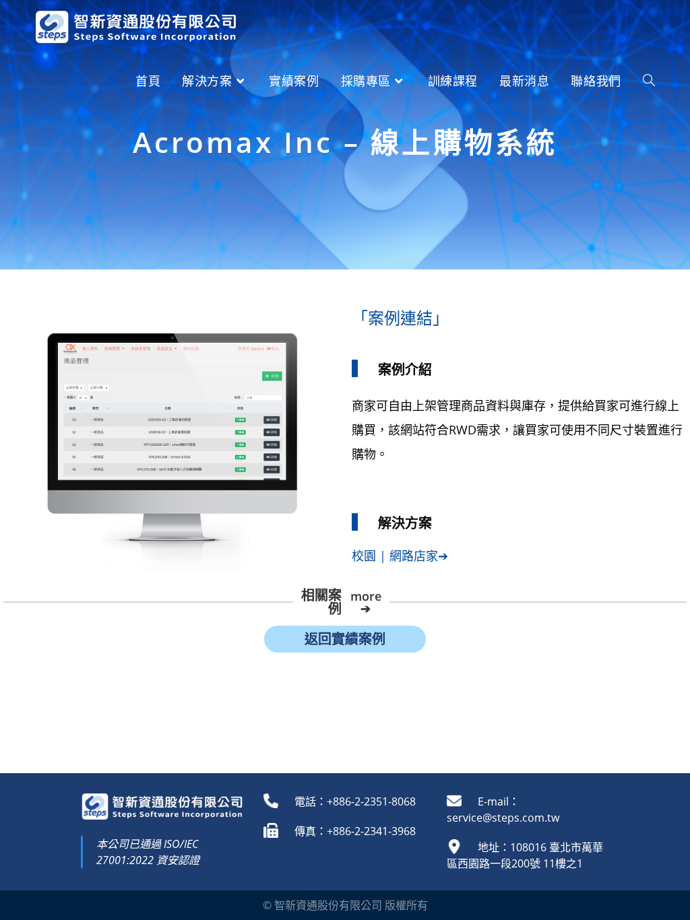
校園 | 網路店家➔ (400, 556)
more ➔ (365, 602)
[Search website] (649, 81)
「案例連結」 (400, 317)
